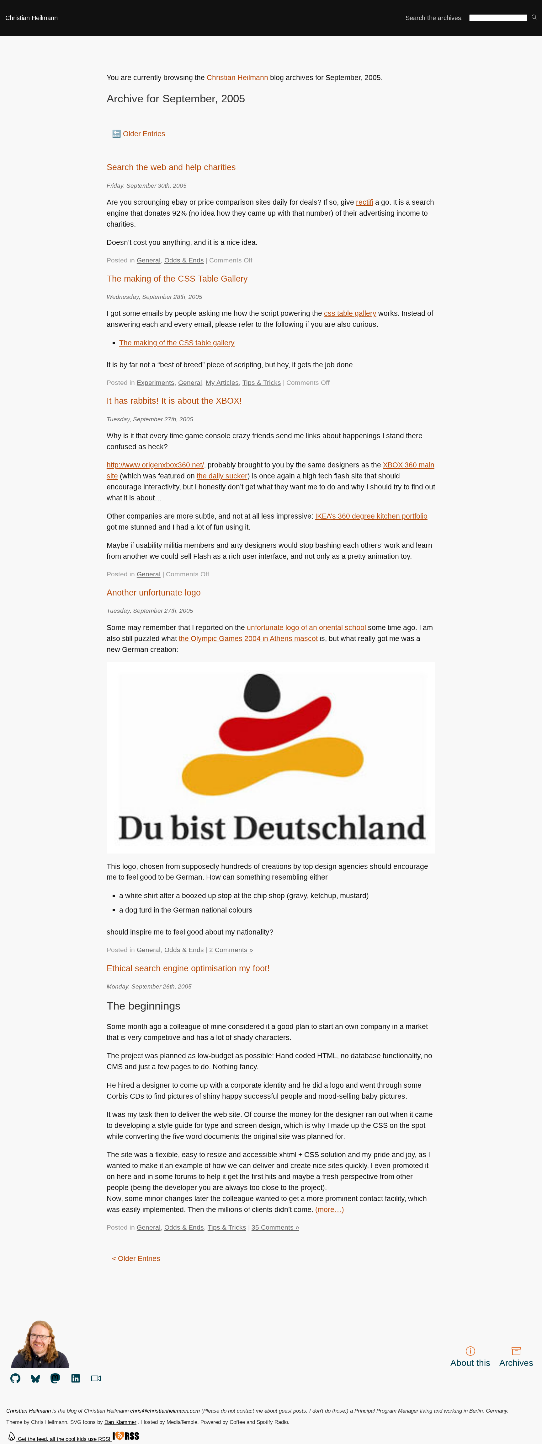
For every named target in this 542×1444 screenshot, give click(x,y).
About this (470, 1363)
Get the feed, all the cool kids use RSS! (64, 1439)
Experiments (155, 382)
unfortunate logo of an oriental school (306, 627)
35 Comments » (275, 1227)
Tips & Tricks (261, 382)
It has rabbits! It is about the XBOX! (174, 401)
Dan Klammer (120, 1422)
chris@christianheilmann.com (165, 1411)
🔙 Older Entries (138, 134)
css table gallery (350, 313)
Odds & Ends (184, 260)
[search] (534, 17)
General (149, 260)
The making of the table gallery (177, 343)
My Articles (222, 382)
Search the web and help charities (171, 167)
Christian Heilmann (31, 17)
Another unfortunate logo (154, 592)
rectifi (364, 202)
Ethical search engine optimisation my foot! (188, 968)
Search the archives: (434, 17)
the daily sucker (222, 476)
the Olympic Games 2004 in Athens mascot (248, 638)
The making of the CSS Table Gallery (177, 278)
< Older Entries (136, 1258)
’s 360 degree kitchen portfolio (371, 516)
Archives (516, 1363)
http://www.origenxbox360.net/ (155, 465)
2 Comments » (231, 949)
